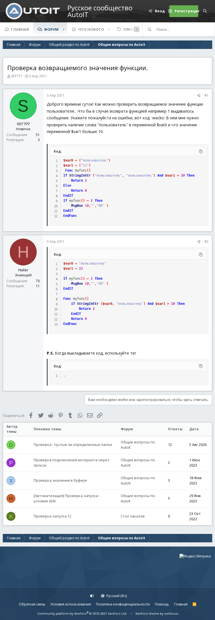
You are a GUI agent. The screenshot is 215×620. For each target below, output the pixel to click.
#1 (206, 95)
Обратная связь (32, 604)
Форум (51, 29)
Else (67, 185)
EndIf (68, 196)
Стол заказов (133, 516)
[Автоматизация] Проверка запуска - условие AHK (67, 498)
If (65, 175)
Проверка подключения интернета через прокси (71, 462)
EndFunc (70, 216)
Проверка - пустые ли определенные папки (73, 444)
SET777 (16, 76)
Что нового (91, 29)
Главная (20, 29)
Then (191, 175)
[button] (63, 29)
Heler (23, 269)
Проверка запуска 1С (53, 516)
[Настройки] (92, 596)
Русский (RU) (116, 595)
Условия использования (70, 604)
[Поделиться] (198, 95)
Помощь (162, 604)
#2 (206, 241)
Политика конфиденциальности (123, 604)
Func (69, 170)
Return (77, 180)
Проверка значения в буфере (60, 480)
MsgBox (77, 206)
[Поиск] (205, 11)
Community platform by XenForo (82, 613)
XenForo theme (147, 613)
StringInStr (80, 175)
